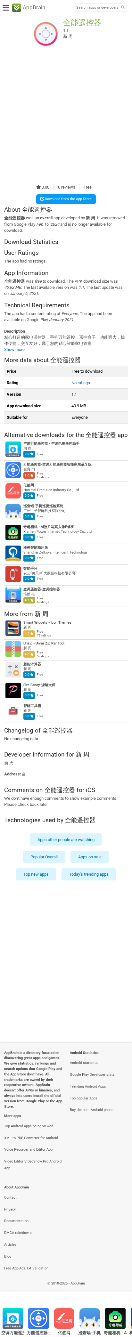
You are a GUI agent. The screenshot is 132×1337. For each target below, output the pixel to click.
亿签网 (28, 485)
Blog (7, 1256)
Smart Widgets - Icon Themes (47, 622)
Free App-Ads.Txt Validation (26, 1268)
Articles (10, 1245)
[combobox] (97, 8)
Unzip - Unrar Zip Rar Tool (43, 643)
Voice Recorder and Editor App (28, 1149)
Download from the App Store (68, 199)
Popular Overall (44, 857)
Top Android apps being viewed (28, 1126)
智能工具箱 (32, 706)
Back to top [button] (119, 1290)
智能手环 (30, 569)
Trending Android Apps (88, 1086)
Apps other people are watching (66, 839)
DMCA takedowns (18, 1233)
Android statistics (84, 1063)
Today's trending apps (89, 874)
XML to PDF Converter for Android (31, 1138)
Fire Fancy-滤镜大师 (39, 685)
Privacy (10, 1209)
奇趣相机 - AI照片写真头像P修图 (48, 527)
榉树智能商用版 (35, 548)
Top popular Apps (83, 1098)
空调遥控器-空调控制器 (41, 589)
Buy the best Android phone (91, 1110)
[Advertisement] (66, 116)
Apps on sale (90, 857)
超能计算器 (32, 664)
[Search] (123, 8)
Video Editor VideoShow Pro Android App (33, 1164)
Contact (10, 1197)
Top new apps (36, 874)
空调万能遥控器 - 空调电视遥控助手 (51, 444)
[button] (66, 774)
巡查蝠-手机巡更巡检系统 (43, 506)
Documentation (16, 1221)
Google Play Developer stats (92, 1075)
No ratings (80, 382)
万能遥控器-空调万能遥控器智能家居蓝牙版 (57, 465)
